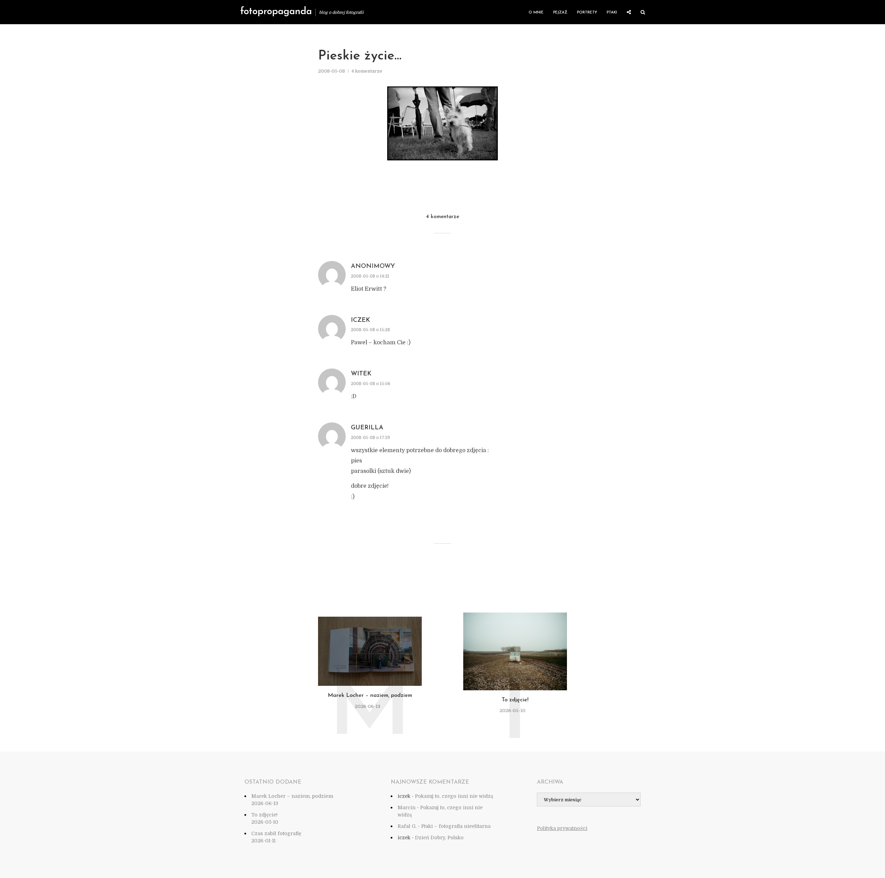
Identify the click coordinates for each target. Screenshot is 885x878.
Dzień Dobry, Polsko (439, 837)
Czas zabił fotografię (276, 833)
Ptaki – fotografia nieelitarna (456, 826)
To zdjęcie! (515, 700)
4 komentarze (367, 71)
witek (361, 374)
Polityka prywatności (562, 828)
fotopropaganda (276, 12)
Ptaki (612, 13)
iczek (360, 320)
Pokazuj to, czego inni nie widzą (454, 796)
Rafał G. (407, 826)
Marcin (407, 807)
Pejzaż (560, 13)
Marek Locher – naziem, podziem (370, 695)
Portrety (587, 13)
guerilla (367, 428)
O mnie (536, 13)
